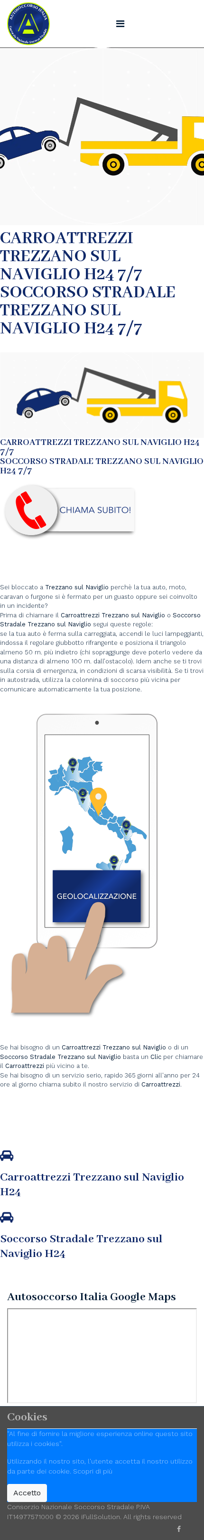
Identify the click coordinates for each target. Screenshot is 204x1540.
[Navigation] (120, 23)
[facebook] (179, 1529)
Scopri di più (92, 1471)
